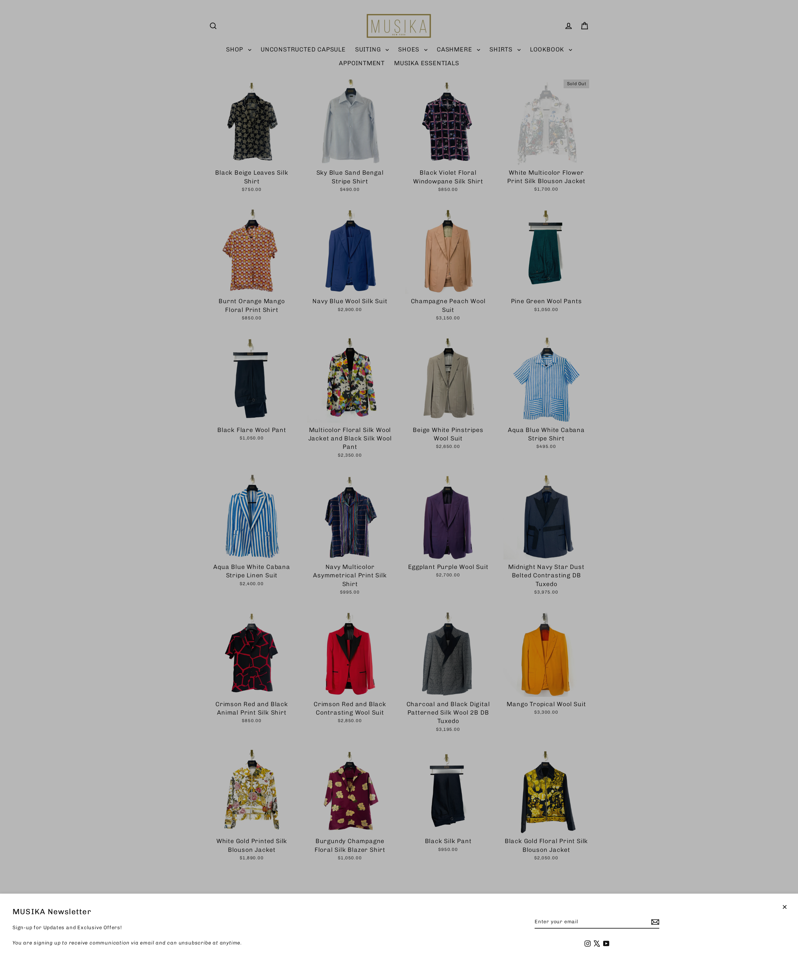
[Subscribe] (654, 922)
